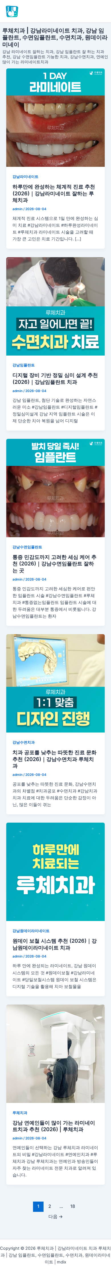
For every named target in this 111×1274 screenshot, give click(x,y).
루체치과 (20, 1113)
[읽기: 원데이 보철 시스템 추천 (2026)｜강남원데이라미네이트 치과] (55, 872)
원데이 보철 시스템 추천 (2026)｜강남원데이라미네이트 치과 (55, 944)
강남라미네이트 (25, 177)
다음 (55, 1216)
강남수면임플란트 (27, 547)
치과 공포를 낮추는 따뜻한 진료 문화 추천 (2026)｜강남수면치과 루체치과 (54, 759)
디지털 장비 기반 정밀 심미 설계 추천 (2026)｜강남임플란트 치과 (55, 378)
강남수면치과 (24, 742)
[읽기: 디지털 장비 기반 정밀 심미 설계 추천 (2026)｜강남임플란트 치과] (55, 306)
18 (72, 1206)
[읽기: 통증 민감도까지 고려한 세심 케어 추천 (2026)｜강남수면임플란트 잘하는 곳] (55, 488)
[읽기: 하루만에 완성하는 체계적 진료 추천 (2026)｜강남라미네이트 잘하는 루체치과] (55, 117)
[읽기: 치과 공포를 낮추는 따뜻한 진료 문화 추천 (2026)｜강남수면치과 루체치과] (55, 683)
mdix (61, 1262)
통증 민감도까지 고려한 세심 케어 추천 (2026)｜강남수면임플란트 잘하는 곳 (54, 563)
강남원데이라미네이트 (31, 931)
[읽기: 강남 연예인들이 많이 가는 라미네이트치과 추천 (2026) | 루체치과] (55, 1054)
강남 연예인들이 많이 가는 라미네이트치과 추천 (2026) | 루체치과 (54, 1126)
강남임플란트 (24, 365)
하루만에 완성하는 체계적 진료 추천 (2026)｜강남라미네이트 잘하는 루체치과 (54, 193)
